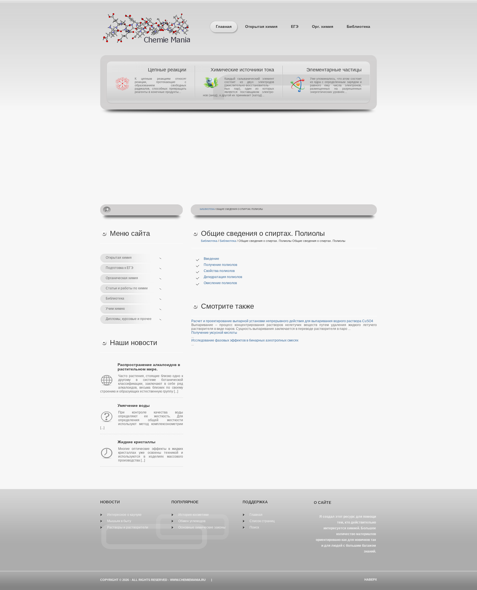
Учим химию (115, 309)
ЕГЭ (294, 26)
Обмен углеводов (191, 521)
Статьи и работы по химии (127, 288)
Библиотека (358, 26)
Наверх (370, 579)
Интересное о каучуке (124, 515)
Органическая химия (122, 278)
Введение (211, 259)
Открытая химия (261, 26)
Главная (224, 26)
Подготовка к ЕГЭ (119, 268)
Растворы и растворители (127, 527)
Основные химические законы (202, 527)
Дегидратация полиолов (223, 277)
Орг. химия (322, 26)
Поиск (254, 527)
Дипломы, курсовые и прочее (129, 319)
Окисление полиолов (220, 283)
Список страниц (262, 521)
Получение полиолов (220, 265)
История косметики (193, 515)
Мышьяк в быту (119, 521)
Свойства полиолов (219, 271)
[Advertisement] (238, 156)
